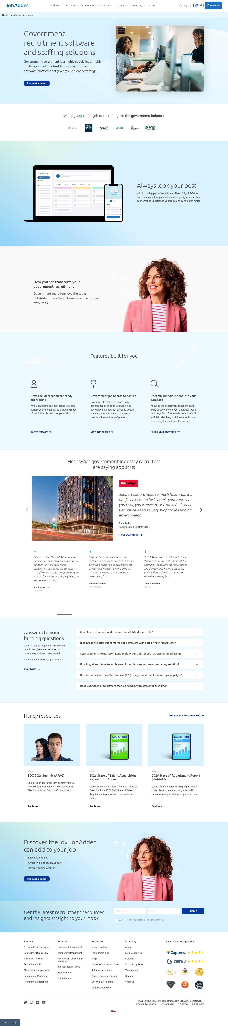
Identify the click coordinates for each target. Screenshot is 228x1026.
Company (137, 5)
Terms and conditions (146, 1004)
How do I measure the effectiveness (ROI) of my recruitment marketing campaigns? (131, 675)
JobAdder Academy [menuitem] (102, 970)
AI (200, 5)
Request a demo (37, 83)
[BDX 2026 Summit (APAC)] (52, 768)
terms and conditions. (155, 920)
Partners (120, 5)
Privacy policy (167, 1004)
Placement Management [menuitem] (36, 970)
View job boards (100, 431)
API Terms (183, 1004)
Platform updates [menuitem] (134, 964)
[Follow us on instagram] (31, 1002)
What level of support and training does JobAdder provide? (116, 631)
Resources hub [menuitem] (99, 947)
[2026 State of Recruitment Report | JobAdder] (176, 768)
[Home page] (17, 5)
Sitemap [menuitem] (129, 981)
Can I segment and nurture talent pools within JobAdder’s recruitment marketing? (130, 653)
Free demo (213, 5)
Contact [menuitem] (129, 976)
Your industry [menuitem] (64, 972)
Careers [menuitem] (129, 958)
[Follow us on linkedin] (37, 1002)
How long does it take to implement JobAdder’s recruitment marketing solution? (129, 664)
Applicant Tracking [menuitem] (33, 958)
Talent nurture (39, 431)
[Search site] (180, 5)
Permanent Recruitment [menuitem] (70, 947)
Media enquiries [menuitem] (133, 953)
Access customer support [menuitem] (105, 976)
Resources (103, 5)
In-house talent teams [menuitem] (69, 966)
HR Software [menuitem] (64, 978)
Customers (88, 5)
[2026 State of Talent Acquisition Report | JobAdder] (114, 768)
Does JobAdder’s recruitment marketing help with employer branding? (123, 685)
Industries (15, 15)
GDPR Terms (198, 1004)
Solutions (71, 5)
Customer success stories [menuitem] (105, 964)
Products (54, 5)
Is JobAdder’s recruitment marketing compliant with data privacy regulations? (128, 642)
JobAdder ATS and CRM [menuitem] (36, 953)
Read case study (129, 535)
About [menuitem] (128, 947)
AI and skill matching (163, 431)
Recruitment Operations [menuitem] (36, 981)
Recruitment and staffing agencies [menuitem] (70, 959)
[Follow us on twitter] (25, 1002)
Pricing (152, 5)
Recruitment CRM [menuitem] (33, 964)
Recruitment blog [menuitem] (100, 953)
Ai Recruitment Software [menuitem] (36, 947)
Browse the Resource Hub (184, 715)
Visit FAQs (30, 669)
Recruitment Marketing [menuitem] (35, 976)
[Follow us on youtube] (44, 1002)
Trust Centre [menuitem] (131, 970)
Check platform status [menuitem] (103, 981)
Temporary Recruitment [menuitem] (70, 953)
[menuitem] (114, 1011)
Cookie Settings (10, 1022)
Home (5, 15)
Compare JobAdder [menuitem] (102, 987)
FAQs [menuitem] (94, 958)
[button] (201, 510)
